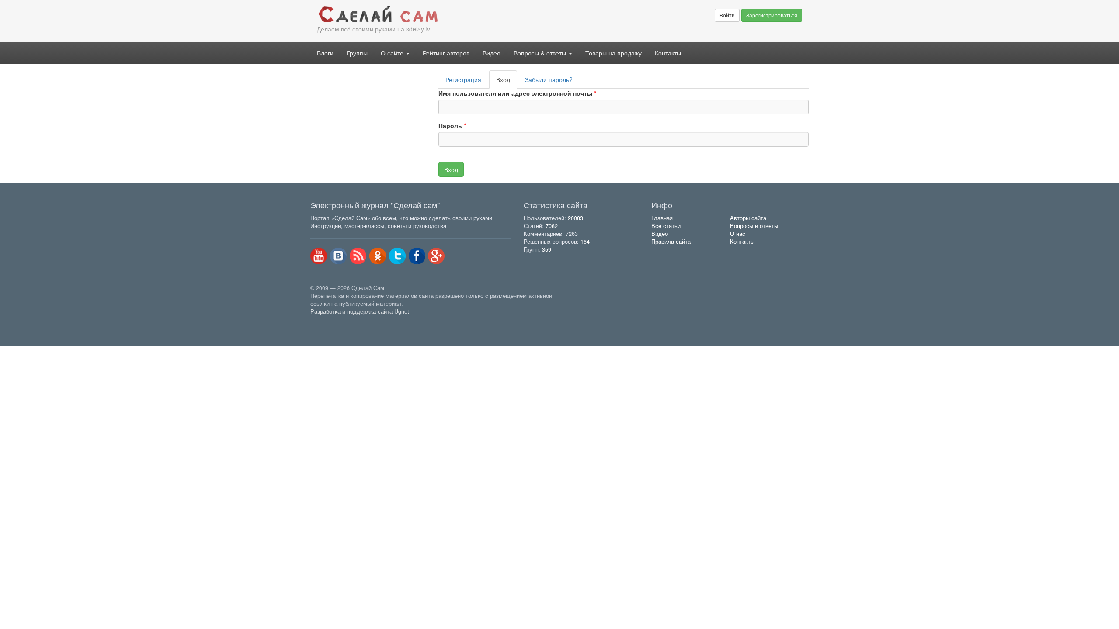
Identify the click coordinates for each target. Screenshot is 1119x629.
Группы (357, 52)
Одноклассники (377, 256)
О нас (737, 234)
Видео (491, 52)
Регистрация (463, 79)
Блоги (325, 52)
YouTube (318, 256)
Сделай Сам (435, 14)
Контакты (668, 52)
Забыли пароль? (549, 79)
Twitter (397, 256)
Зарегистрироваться (771, 15)
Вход (506, 82)
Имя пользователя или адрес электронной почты (517, 93)
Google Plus (436, 256)
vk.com (338, 256)
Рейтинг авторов (446, 52)
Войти (727, 15)
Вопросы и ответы (754, 226)
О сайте (393, 52)
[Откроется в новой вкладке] (329, 321)
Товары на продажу (613, 52)
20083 (575, 218)
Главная (662, 218)
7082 (552, 226)
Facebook (417, 256)
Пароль (452, 125)
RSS (358, 256)
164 (585, 241)
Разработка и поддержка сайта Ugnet (359, 311)
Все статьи (666, 226)
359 (546, 249)
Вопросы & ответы (541, 52)
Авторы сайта (748, 218)
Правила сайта (671, 241)
